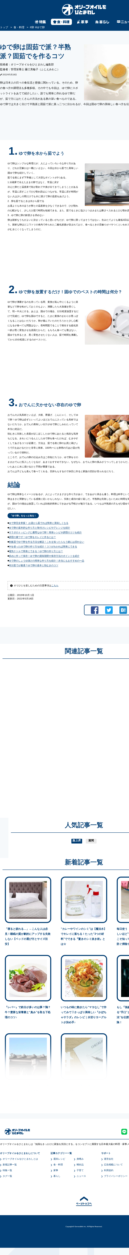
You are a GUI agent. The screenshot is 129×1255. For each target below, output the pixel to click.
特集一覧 (7, 1170)
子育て (80, 1170)
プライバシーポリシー (115, 1176)
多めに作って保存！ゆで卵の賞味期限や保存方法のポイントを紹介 (44, 556)
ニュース (81, 1176)
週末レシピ (59, 1159)
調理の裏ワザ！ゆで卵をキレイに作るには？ (32, 537)
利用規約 (108, 1170)
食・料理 (58, 1164)
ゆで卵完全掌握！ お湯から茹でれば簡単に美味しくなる (38, 523)
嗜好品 (80, 1164)
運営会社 (108, 1159)
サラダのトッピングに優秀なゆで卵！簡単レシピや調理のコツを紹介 (45, 532)
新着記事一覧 (10, 1164)
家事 (55, 1170)
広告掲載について (113, 1164)
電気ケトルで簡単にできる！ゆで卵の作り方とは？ (36, 551)
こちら (54, 585)
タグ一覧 (7, 1176)
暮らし (56, 1176)
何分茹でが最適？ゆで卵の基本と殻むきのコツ (33, 565)
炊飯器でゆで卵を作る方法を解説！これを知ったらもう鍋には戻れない (46, 541)
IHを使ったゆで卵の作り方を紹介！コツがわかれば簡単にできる (43, 546)
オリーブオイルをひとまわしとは (20, 1159)
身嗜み (80, 1159)
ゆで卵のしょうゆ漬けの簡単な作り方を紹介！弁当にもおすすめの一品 (46, 560)
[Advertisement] (51, 735)
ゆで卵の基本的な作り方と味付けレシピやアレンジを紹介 (39, 527)
